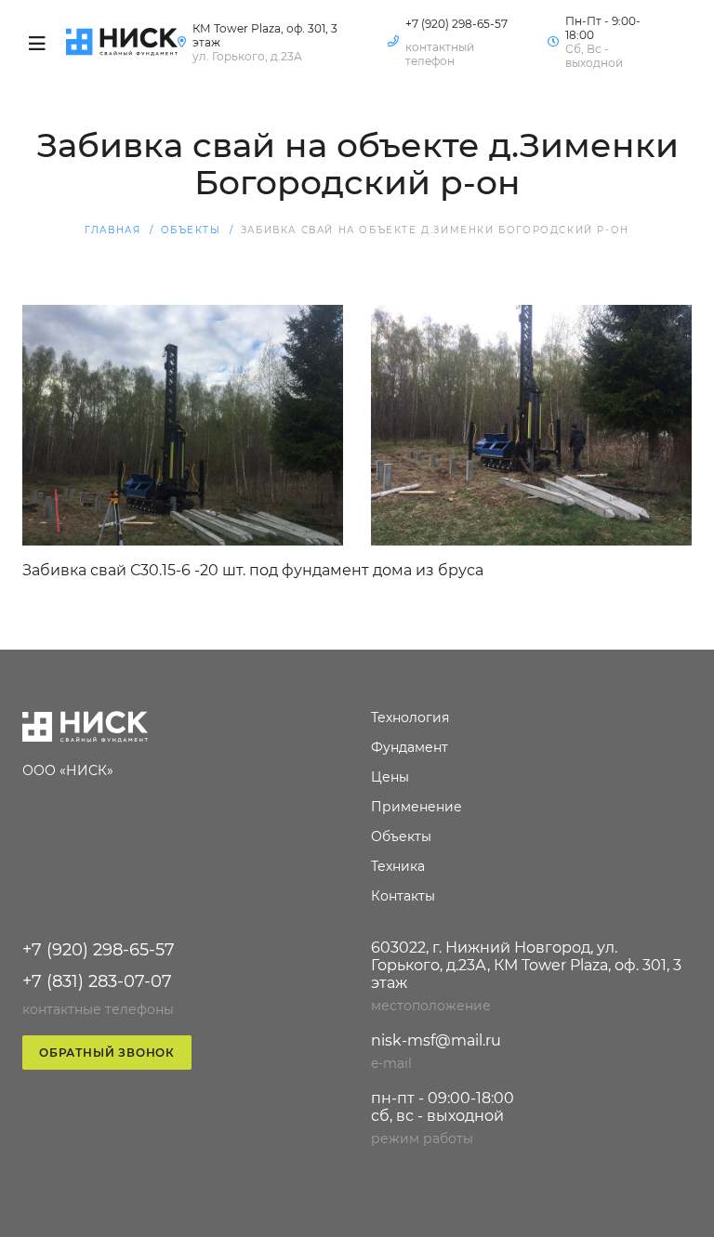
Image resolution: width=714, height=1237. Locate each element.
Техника (372, 866)
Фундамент (372, 747)
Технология (372, 717)
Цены (372, 777)
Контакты (372, 896)
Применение (372, 806)
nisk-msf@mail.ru (436, 1040)
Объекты (372, 836)
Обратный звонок (107, 1052)
